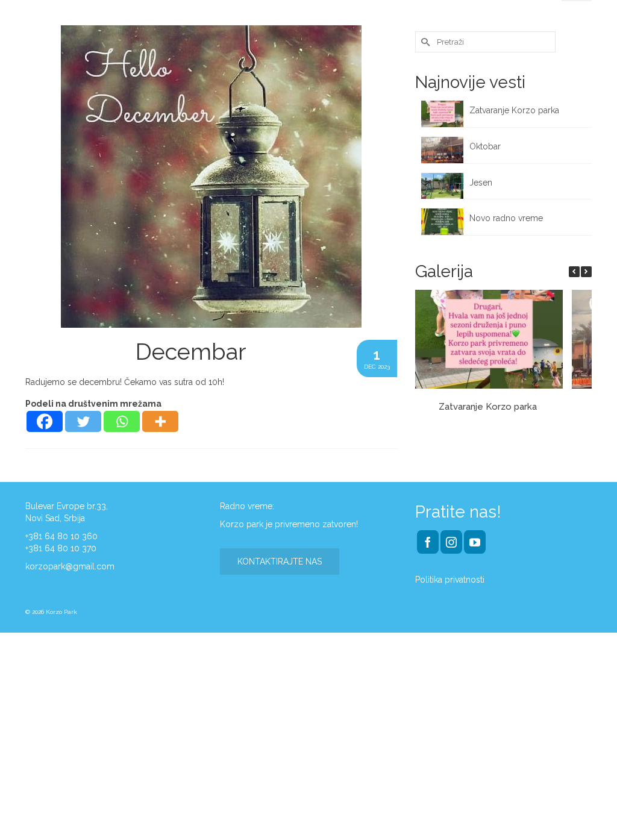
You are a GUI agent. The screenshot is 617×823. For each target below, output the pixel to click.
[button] (586, 271)
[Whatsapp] (122, 421)
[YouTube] (475, 542)
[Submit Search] (424, 41)
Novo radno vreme (506, 218)
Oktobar (485, 146)
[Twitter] (83, 421)
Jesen (480, 182)
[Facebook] (45, 421)
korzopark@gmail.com (69, 566)
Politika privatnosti (449, 579)
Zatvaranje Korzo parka (515, 110)
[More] (160, 421)
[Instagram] (451, 542)
